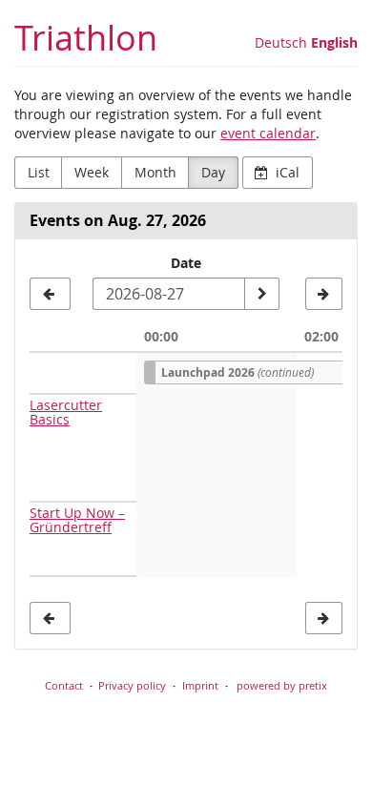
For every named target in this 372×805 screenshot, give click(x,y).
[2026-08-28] (323, 294)
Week (91, 172)
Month (155, 172)
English (334, 42)
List (39, 172)
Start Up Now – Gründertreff (77, 520)
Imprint (200, 685)
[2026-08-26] (50, 294)
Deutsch (281, 42)
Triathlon (85, 37)
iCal (286, 172)
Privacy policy (132, 685)
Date (186, 263)
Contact (64, 685)
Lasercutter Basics (66, 412)
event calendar (268, 133)
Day (213, 172)
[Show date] (261, 294)
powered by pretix (282, 685)
